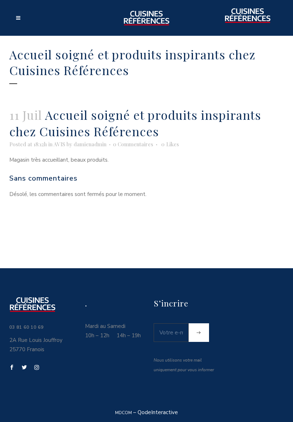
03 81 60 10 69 (26, 327)
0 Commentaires (133, 144)
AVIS (59, 144)
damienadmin (90, 144)
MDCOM (123, 413)
